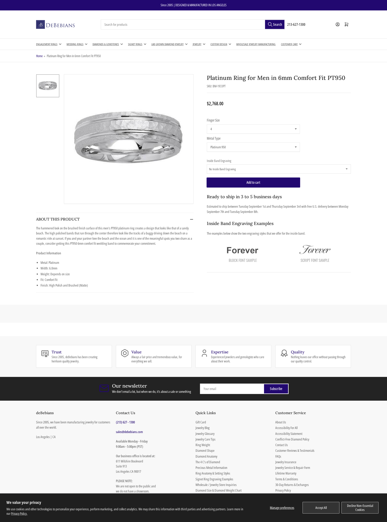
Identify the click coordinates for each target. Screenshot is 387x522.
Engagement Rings (46, 44)
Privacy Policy (283, 490)
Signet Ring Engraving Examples (214, 479)
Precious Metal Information (211, 467)
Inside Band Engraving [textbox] (219, 161)
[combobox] (193, 24)
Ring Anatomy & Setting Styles (213, 473)
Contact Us (281, 445)
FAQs (278, 456)
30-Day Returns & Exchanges (292, 484)
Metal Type (214, 138)
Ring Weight (203, 445)
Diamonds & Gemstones (106, 44)
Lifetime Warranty (285, 473)
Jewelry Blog (203, 427)
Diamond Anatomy (206, 456)
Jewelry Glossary (205, 433)
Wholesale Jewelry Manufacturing (256, 44)
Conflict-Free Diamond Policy (292, 439)
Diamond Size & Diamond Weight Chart (218, 490)
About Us (280, 422)
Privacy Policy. (19, 513)
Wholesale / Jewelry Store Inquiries (216, 484)
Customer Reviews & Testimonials (294, 450)
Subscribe (276, 388)
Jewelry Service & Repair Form (292, 467)
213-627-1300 (296, 24)
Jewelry (197, 44)
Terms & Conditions (286, 479)
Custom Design (218, 44)
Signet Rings (135, 44)
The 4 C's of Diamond (208, 462)
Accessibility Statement (288, 433)
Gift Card (201, 422)
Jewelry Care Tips (205, 439)
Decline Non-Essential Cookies (360, 507)
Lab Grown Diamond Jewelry (167, 44)
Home (39, 56)
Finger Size (213, 120)
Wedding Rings (75, 44)
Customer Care (289, 44)
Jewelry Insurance (285, 462)
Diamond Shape (205, 450)
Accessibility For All (286, 427)
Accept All (321, 507)
